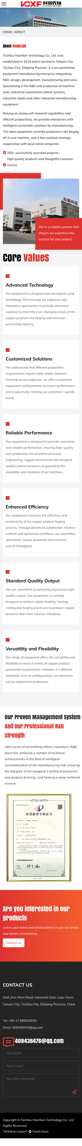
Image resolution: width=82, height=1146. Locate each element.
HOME (7, 32)
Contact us (13, 943)
